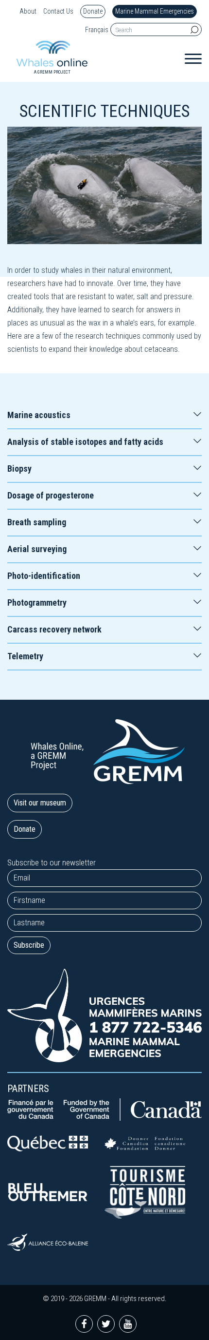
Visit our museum (40, 802)
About (27, 11)
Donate (93, 11)
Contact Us (58, 11)
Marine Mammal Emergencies (154, 11)
